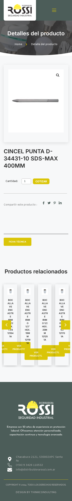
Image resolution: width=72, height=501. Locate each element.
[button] (57, 75)
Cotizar (41, 181)
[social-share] (43, 203)
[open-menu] (54, 11)
